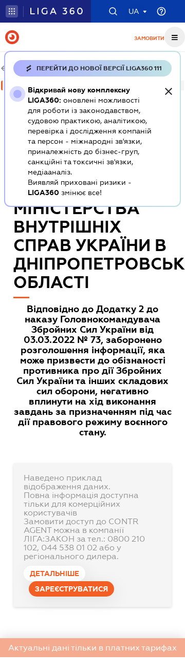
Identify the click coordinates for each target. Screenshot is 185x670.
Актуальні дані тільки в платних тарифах (92, 647)
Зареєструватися (71, 589)
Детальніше (54, 573)
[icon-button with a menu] (174, 37)
